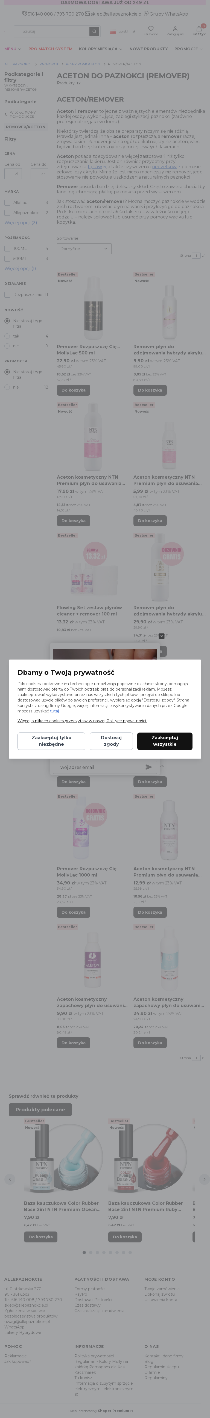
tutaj (54, 711)
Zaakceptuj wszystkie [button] (164, 741)
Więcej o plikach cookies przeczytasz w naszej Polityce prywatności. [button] (82, 720)
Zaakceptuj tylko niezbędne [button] (51, 741)
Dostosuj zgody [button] (111, 741)
